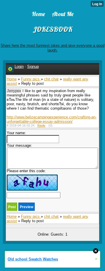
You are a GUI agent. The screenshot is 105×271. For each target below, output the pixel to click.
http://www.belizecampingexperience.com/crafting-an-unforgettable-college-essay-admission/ (52, 119)
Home (12, 79)
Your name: (16, 133)
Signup (33, 66)
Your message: (19, 145)
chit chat (51, 79)
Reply (41, 125)
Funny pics (31, 79)
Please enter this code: (26, 171)
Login (19, 66)
